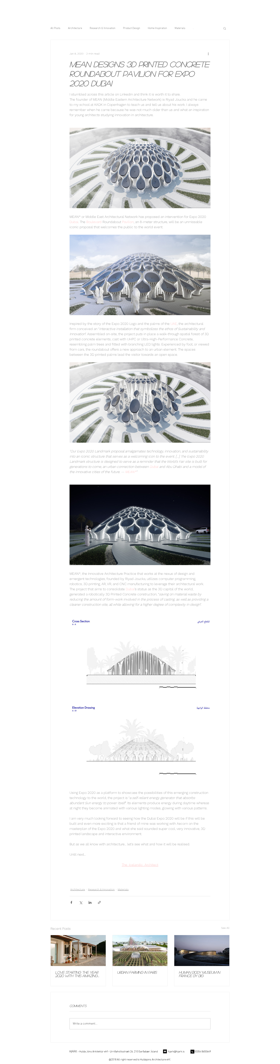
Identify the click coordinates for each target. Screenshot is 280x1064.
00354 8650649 (202, 1051)
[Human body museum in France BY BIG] (201, 950)
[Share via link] (99, 902)
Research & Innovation (102, 28)
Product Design (131, 28)
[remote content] (140, 168)
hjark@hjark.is (176, 1051)
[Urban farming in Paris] (140, 950)
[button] (224, 28)
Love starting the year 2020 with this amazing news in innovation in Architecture (76, 974)
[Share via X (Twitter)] (80, 902)
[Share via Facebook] (71, 902)
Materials (180, 28)
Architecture (75, 28)
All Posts (55, 28)
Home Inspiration (157, 28)
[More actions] (208, 53)
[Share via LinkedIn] (90, 902)
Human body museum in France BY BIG (199, 974)
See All (225, 927)
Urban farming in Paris (137, 972)
